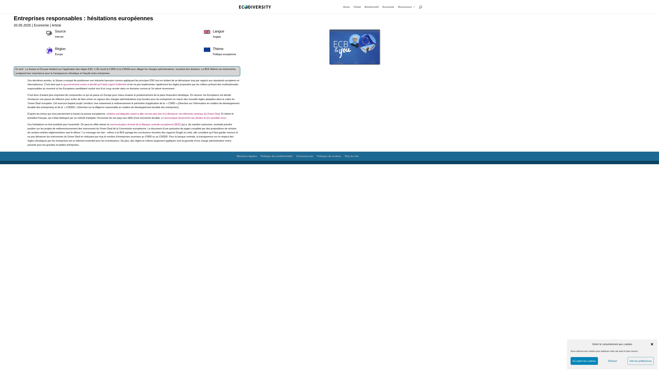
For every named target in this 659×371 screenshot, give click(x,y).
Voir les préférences (640, 360)
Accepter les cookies (584, 360)
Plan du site (352, 156)
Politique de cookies (329, 156)
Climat (357, 7)
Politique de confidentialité (276, 156)
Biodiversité (372, 7)
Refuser (612, 360)
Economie (388, 7)
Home (346, 7)
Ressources (405, 7)
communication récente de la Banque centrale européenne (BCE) (145, 124)
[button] (652, 344)
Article (56, 25)
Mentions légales (247, 156)
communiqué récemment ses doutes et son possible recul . (195, 117)
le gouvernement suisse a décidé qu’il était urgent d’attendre (94, 84)
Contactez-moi (304, 156)
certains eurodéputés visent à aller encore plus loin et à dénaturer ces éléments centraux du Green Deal (163, 113)
